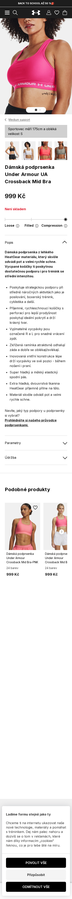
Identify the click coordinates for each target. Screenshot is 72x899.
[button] (36, 110)
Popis (9, 242)
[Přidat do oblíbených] (35, 507)
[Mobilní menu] (7, 12)
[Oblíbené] (56, 12)
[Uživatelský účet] (48, 12)
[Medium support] (6, 119)
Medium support (19, 119)
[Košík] (64, 12)
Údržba (10, 458)
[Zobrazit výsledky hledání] (15, 12)
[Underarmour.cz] (36, 12)
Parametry (13, 443)
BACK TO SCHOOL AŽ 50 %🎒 (36, 3)
